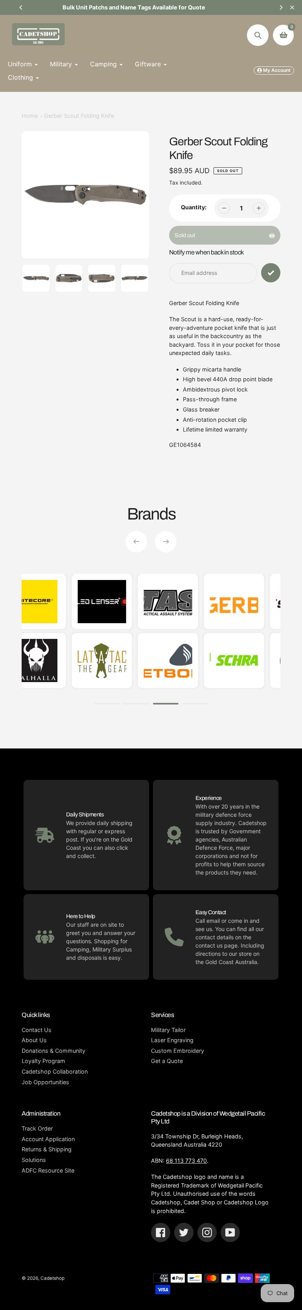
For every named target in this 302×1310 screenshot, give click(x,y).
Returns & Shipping (47, 1149)
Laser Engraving (172, 1040)
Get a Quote (167, 1061)
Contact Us (37, 1029)
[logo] (276, 601)
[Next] (281, 7)
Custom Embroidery (177, 1050)
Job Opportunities (45, 1082)
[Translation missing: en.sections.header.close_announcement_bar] (292, 7)
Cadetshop (52, 1278)
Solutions (34, 1159)
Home (30, 115)
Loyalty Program (43, 1061)
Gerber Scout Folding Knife (79, 115)
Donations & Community (53, 1050)
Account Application (48, 1139)
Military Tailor (168, 1029)
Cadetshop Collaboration (55, 1071)
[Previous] (21, 7)
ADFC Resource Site (48, 1170)
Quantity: (193, 207)
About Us (34, 1040)
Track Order (37, 1128)
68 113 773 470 (186, 1160)
